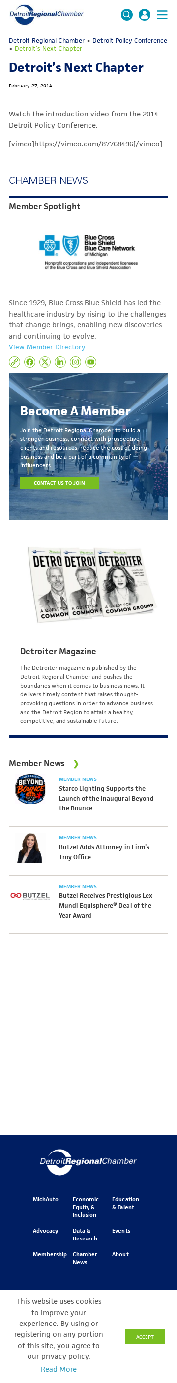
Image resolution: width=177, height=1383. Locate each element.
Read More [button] (59, 1369)
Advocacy (45, 1230)
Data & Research (85, 1234)
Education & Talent (125, 1202)
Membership (50, 1254)
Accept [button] (145, 1336)
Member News (78, 779)
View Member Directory (47, 347)
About (120, 1254)
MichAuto (46, 1199)
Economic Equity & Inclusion (86, 1206)
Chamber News (85, 1258)
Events (121, 1230)
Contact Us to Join (59, 482)
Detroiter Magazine (58, 651)
